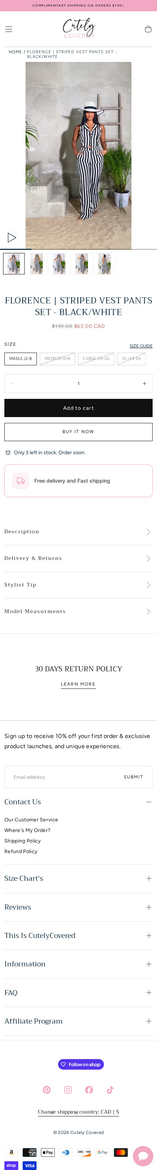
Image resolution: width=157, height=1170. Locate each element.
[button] (8, 29)
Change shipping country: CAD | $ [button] (78, 1112)
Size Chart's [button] (23, 878)
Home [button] (15, 52)
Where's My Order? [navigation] (27, 830)
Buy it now (78, 431)
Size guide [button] (141, 346)
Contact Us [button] (22, 802)
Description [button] (21, 532)
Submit (133, 777)
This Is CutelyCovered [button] (40, 936)
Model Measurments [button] (35, 611)
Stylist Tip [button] (20, 585)
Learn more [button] (78, 684)
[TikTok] (110, 1089)
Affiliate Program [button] (33, 1021)
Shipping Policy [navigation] (22, 841)
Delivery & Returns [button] (33, 558)
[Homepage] (78, 29)
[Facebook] (89, 1089)
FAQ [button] (11, 993)
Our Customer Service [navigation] (31, 820)
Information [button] (25, 964)
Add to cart (78, 408)
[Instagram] (67, 1089)
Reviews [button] (17, 907)
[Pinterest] (46, 1089)
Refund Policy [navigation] (20, 851)
